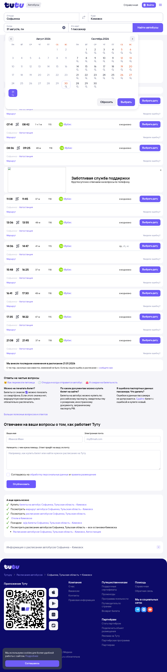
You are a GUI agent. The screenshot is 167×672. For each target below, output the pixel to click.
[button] (64, 28)
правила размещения (83, 474)
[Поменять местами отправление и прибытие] (83, 17)
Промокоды (108, 594)
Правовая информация (81, 600)
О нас (71, 586)
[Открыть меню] (161, 5)
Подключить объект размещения (113, 629)
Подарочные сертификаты (109, 588)
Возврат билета (111, 610)
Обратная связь (144, 590)
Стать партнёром (111, 623)
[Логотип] (14, 5)
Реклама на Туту (111, 635)
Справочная (131, 5)
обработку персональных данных (49, 474)
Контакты (73, 595)
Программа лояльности (115, 598)
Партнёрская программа (116, 640)
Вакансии (73, 590)
